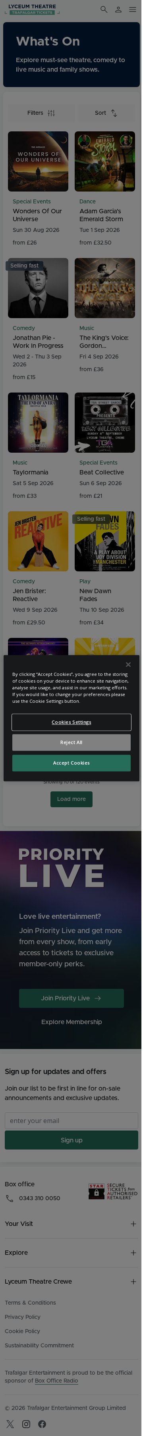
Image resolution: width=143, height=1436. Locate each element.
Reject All (71, 742)
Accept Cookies (71, 763)
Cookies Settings (71, 722)
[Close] (128, 664)
